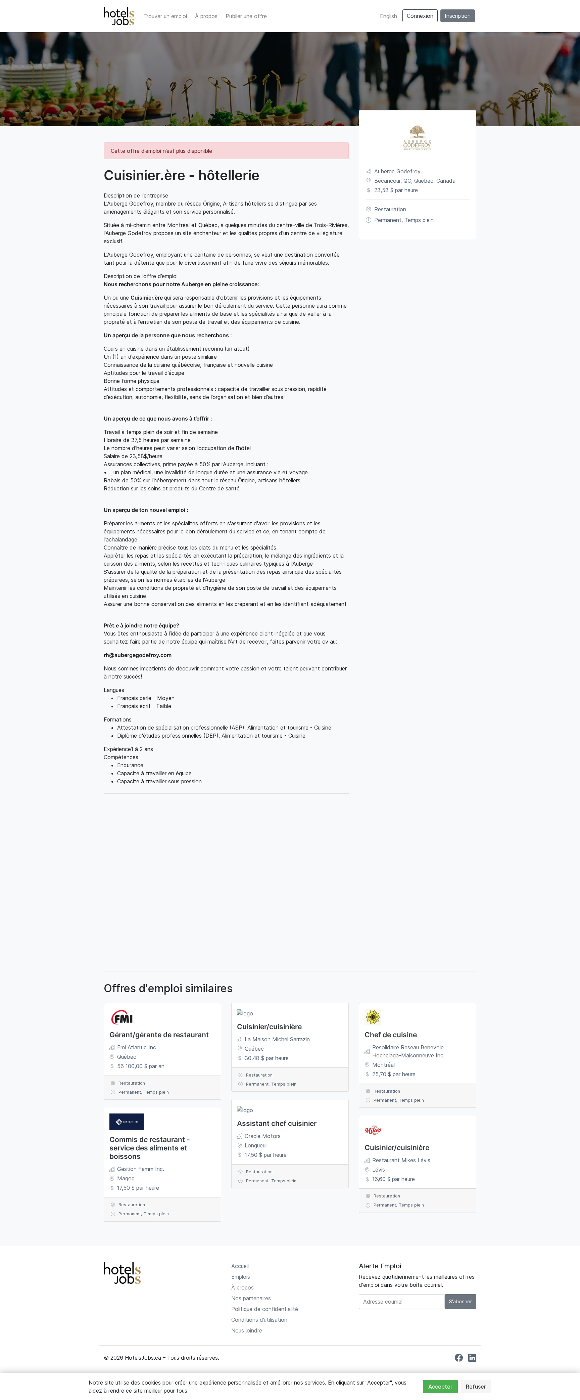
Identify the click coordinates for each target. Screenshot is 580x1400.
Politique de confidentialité (264, 1309)
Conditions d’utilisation (259, 1319)
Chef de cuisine (391, 1035)
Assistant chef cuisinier (277, 1123)
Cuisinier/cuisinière (269, 1026)
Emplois (240, 1276)
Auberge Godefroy (397, 171)
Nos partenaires (251, 1298)
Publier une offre (246, 16)
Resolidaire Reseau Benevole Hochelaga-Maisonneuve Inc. (408, 1051)
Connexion (420, 15)
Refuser (476, 1386)
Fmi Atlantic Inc (136, 1047)
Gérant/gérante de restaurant (159, 1035)
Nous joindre (246, 1330)
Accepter (440, 1386)
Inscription (458, 15)
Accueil (240, 1266)
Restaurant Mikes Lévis (401, 1160)
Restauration (390, 209)
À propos (206, 16)
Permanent (387, 220)
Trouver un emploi (165, 16)
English (388, 16)
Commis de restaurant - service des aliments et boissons (149, 1148)
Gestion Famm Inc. (140, 1169)
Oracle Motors (263, 1136)
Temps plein (419, 220)
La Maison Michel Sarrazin (277, 1039)
